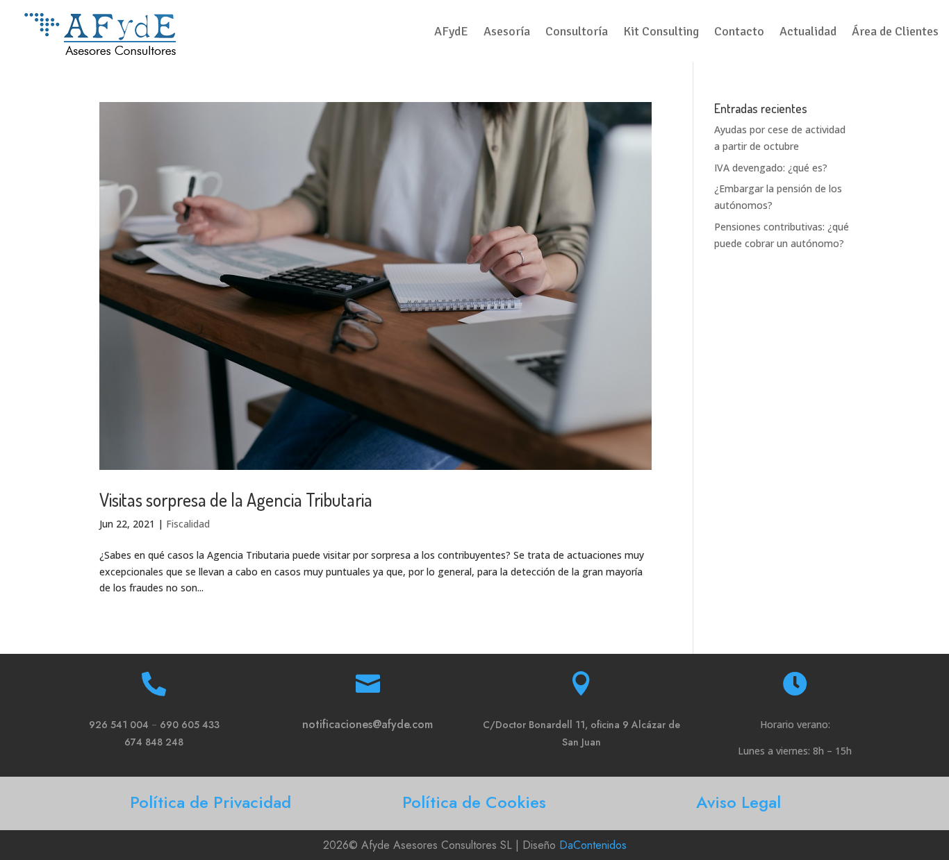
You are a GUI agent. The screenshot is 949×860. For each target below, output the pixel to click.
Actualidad (807, 32)
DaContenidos (593, 845)
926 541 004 (119, 725)
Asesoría (507, 32)
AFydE (451, 32)
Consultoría (576, 32)
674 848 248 (153, 742)
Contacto (739, 32)
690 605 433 (190, 725)
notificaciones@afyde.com (367, 724)
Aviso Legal (738, 802)
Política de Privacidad (210, 802)
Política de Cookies (474, 802)
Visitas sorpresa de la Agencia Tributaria (235, 499)
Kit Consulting (661, 32)
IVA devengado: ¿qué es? (770, 167)
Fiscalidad (188, 523)
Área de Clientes (895, 32)
